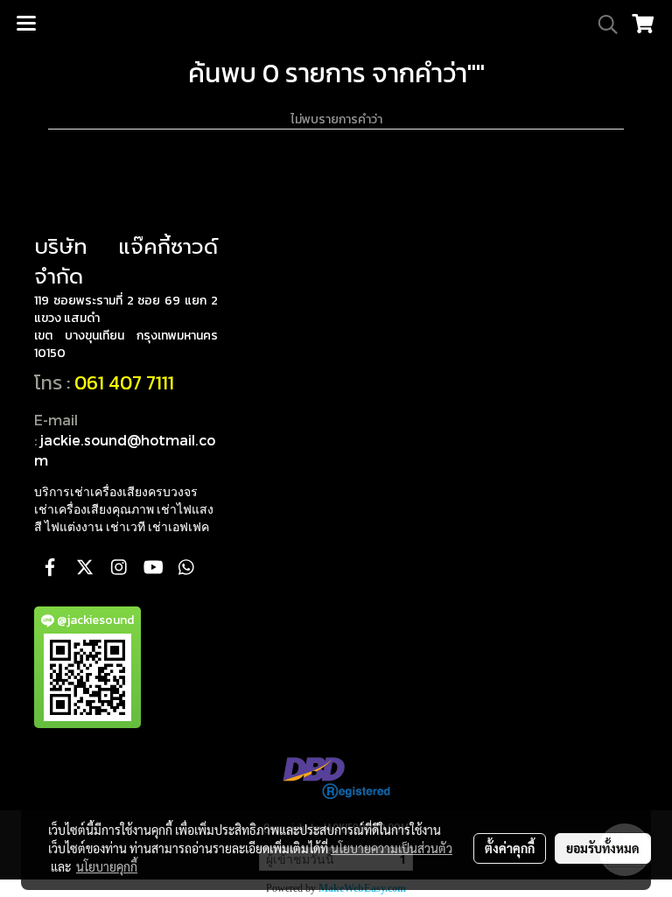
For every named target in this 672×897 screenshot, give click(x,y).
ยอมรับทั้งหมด (603, 848)
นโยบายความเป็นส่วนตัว (391, 848)
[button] (602, 24)
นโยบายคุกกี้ (106, 866)
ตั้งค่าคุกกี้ (510, 848)
